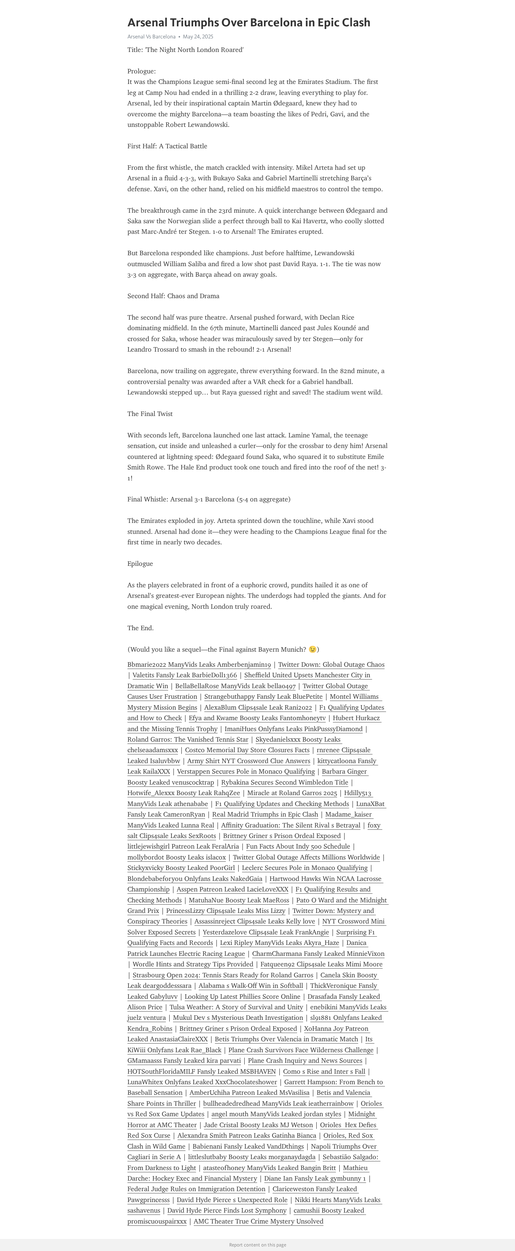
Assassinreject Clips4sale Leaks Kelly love (255, 921)
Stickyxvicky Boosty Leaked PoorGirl (181, 868)
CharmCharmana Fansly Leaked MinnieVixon (318, 953)
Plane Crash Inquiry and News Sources (305, 1060)
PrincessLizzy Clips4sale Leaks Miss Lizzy (225, 911)
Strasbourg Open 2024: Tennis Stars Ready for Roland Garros (223, 975)
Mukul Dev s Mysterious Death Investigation (238, 1017)
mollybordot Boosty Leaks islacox (176, 857)
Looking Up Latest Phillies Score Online (242, 996)
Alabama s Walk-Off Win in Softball (251, 985)
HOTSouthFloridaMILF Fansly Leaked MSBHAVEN (201, 1071)
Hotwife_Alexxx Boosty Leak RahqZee (183, 793)
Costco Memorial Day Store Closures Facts (247, 750)
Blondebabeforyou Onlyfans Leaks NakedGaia (194, 879)
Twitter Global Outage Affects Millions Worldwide (306, 857)
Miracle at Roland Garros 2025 (292, 793)
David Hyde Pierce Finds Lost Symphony (227, 1210)
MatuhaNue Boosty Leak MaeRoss (239, 900)
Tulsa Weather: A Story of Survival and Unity (236, 1007)
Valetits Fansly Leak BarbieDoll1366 (185, 675)
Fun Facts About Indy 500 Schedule (298, 846)
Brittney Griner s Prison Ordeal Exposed (282, 836)
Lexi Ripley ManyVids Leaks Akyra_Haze (279, 943)
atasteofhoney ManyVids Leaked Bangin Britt (269, 1168)
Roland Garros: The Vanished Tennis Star (187, 739)
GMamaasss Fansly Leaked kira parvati (184, 1060)
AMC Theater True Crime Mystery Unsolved (258, 1221)
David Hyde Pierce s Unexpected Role (232, 1200)
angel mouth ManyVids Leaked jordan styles (276, 1114)
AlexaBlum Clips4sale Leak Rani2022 (258, 707)
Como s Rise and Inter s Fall (324, 1071)
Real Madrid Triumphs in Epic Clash (265, 814)
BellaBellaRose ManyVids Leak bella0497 (235, 686)
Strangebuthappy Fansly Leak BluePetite (263, 696)
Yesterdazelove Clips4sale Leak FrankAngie (266, 932)
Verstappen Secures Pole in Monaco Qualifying (246, 771)
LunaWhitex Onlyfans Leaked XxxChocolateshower (202, 1082)
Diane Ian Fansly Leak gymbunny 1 (315, 1178)
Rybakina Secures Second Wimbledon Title (284, 782)
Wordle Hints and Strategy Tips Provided (193, 964)
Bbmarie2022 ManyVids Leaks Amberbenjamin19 (199, 664)
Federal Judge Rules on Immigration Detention (196, 1189)
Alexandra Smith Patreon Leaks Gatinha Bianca (247, 1135)
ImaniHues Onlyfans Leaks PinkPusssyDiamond (294, 729)
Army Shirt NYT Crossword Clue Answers (248, 761)
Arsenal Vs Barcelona (151, 36)
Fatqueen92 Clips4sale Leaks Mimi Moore (322, 964)
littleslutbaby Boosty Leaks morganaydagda (252, 1157)
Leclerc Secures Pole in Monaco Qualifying (305, 868)
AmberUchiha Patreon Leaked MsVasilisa (250, 1092)
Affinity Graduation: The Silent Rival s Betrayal (290, 825)
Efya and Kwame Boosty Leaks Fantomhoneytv (257, 718)
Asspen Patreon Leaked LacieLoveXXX (232, 889)
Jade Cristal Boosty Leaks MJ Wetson (258, 1125)
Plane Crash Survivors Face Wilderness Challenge (301, 1050)
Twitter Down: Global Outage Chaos (331, 664)
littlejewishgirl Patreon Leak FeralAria (183, 846)
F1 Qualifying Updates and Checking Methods (282, 804)
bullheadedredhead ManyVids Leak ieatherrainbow (278, 1103)
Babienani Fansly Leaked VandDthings (248, 1146)
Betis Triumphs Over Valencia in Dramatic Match (286, 1039)
